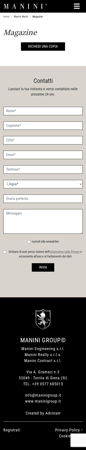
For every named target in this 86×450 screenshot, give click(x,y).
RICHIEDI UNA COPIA (43, 46)
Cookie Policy (71, 436)
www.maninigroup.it (43, 401)
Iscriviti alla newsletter (45, 241)
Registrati (11, 430)
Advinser (53, 413)
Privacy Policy (67, 430)
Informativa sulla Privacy (65, 251)
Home (6, 16)
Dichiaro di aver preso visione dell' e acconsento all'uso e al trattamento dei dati (45, 254)
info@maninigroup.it (43, 395)
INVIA (43, 267)
